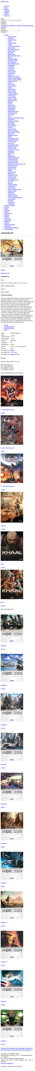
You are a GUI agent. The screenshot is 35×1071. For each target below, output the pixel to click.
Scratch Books (12, 167)
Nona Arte (11, 143)
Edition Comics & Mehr (15, 79)
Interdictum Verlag (13, 111)
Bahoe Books (12, 51)
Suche (2, 20)
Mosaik (10, 137)
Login (2, 18)
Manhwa (6, 215)
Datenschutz (6, 1050)
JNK (9, 116)
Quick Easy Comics (13, 149)
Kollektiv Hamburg (13, 121)
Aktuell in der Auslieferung (9, 25)
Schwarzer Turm (12, 165)
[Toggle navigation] (1, 3)
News (6, 7)
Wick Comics (12, 194)
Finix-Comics (12, 90)
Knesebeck (11, 119)
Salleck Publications (13, 157)
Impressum (22, 1050)
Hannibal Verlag (12, 100)
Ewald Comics (12, 86)
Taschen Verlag (12, 176)
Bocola (10, 57)
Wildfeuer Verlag (13, 196)
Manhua (6, 216)
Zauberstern (11, 202)
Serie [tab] (5, 330)
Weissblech (11, 192)
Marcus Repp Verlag (14, 132)
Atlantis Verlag (12, 43)
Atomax (10, 44)
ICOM (10, 103)
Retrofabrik (11, 153)
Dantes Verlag (12, 71)
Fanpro (10, 87)
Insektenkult (11, 110)
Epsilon (10, 82)
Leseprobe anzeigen (6, 295)
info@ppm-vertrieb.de (7, 1063)
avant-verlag (11, 47)
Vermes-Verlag (12, 191)
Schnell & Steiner (13, 161)
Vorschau (7, 11)
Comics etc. (11, 68)
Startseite (6, 6)
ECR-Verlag (11, 73)
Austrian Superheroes (14, 46)
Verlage (6, 14)
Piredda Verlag (12, 148)
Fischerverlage (12, 92)
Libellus (10, 127)
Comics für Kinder (9, 205)
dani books (11, 70)
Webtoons (7, 218)
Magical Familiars (13, 130)
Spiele (6, 208)
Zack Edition (11, 199)
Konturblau (11, 122)
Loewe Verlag (12, 129)
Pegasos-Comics (12, 146)
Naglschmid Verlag (13, 138)
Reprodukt (11, 151)
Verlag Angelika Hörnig (14, 189)
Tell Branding (12, 178)
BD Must (10, 52)
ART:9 (10, 41)
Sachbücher (7, 226)
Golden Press (11, 95)
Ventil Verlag (11, 188)
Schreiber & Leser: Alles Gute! (16, 164)
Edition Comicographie (14, 78)
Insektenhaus (11, 108)
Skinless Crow (12, 168)
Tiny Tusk (11, 181)
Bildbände (7, 221)
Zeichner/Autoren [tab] (9, 328)
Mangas (6, 211)
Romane (6, 207)
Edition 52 (11, 75)
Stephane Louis (5, 273)
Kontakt (16, 1050)
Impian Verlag (12, 106)
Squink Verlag (12, 172)
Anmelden (28, 1050)
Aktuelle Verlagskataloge (11, 227)
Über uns (7, 15)
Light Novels (8, 213)
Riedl (9, 154)
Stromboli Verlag (13, 175)
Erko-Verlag (11, 84)
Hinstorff (10, 102)
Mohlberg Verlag (13, 135)
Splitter (10, 170)
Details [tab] (6, 325)
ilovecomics (11, 105)
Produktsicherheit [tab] (9, 327)
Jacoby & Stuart (12, 113)
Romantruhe (11, 156)
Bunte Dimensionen (13, 63)
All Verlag (11, 38)
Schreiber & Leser (13, 162)
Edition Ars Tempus (13, 76)
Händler (6, 12)
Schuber (6, 223)
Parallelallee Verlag (13, 145)
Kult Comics (11, 124)
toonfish (10, 183)
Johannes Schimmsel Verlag (16, 118)
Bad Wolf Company (13, 49)
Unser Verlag (11, 186)
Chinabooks (11, 65)
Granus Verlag (12, 97)
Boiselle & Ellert (12, 59)
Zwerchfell (11, 203)
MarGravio (11, 133)
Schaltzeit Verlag (12, 159)
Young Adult (8, 219)
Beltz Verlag (11, 54)
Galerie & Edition (13, 94)
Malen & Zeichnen (9, 224)
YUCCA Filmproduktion (15, 197)
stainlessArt (11, 173)
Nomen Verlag (12, 141)
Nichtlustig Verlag (13, 140)
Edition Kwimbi (12, 81)
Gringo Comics (12, 98)
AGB (11, 1050)
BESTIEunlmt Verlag (14, 55)
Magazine (7, 210)
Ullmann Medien (13, 184)
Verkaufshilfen (8, 229)
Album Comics (12, 36)
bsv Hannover (12, 62)
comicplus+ (11, 67)
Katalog (6, 9)
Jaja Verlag (11, 114)
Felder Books (12, 89)
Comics (6, 35)
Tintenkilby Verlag (13, 180)
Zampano (10, 200)
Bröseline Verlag (12, 60)
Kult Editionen (12, 125)
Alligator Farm (12, 40)
